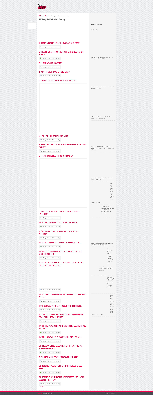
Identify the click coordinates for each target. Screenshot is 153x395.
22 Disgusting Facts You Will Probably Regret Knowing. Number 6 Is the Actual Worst (110, 256)
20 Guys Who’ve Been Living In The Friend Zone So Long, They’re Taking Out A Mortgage (102, 148)
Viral (46, 15)
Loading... (41, 386)
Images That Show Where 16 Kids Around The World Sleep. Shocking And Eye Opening (107, 210)
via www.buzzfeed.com (45, 385)
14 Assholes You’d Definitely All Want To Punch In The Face (102, 178)
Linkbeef (39, 393)
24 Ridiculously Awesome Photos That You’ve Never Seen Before (101, 117)
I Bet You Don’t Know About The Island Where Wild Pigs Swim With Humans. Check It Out (102, 305)
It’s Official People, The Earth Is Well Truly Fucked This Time (102, 87)
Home (42, 15)
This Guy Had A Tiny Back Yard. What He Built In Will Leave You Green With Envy (102, 193)
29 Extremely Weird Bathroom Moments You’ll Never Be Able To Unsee (102, 244)
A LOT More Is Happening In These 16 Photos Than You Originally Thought (111, 282)
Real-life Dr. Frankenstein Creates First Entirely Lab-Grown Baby (102, 58)
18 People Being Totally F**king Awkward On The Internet (106, 268)
